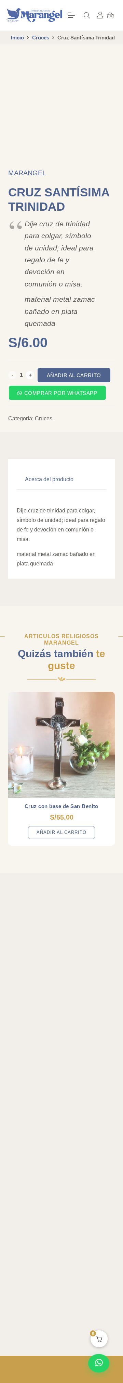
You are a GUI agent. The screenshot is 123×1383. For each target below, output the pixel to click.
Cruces (40, 37)
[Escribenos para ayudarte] (98, 1363)
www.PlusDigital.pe (79, 1376)
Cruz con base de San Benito (61, 806)
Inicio (17, 37)
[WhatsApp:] (13, 1257)
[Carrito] (110, 15)
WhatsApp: (34, 1256)
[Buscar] (87, 15)
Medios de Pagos (32, 1207)
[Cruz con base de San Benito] (61, 745)
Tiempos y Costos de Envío (43, 1170)
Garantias (24, 1182)
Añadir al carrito (74, 375)
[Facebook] (15, 985)
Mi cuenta (24, 1047)
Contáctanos (27, 1072)
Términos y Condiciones (40, 1146)
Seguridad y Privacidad (38, 1194)
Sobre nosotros (30, 1035)
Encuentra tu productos (39, 1060)
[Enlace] (100, 15)
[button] (72, 15)
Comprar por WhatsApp (60, 393)
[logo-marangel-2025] (34, 15)
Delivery (22, 1158)
